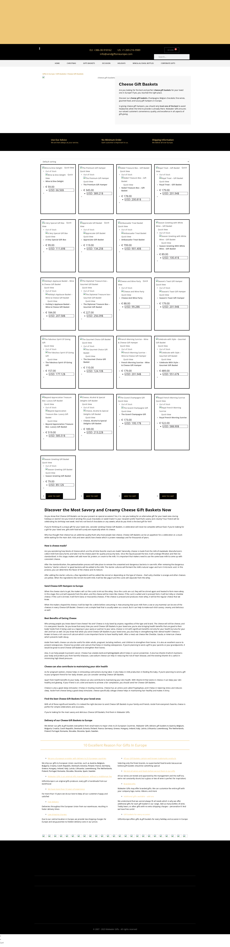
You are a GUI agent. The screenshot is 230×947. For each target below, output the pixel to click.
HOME (57, 63)
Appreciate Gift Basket (93, 239)
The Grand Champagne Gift (133, 414)
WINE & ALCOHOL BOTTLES (143, 63)
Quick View (69, 167)
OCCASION (106, 63)
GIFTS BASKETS (89, 63)
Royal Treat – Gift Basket (170, 184)
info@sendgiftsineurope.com (116, 54)
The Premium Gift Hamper (95, 184)
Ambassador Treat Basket (133, 239)
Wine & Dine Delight (55, 181)
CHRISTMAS (71, 63)
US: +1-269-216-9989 (129, 50)
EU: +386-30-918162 (101, 50)
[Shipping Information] (147, 142)
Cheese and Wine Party (132, 298)
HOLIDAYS (122, 63)
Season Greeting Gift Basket (58, 476)
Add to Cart (54, 496)
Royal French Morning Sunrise (173, 417)
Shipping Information (163, 139)
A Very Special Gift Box (56, 239)
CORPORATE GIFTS (168, 63)
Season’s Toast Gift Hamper (171, 298)
